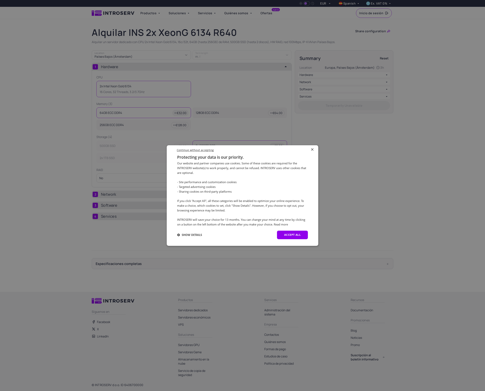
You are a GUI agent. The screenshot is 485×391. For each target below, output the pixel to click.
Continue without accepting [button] (195, 150)
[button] (189, 235)
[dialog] (242, 195)
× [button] (312, 149)
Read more (281, 224)
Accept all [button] (292, 234)
